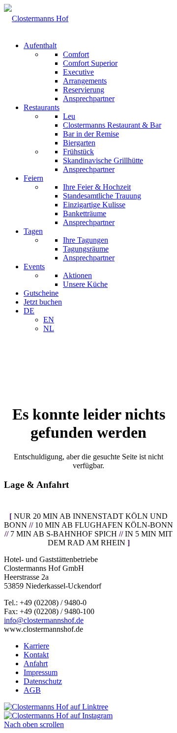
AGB (32, 690)
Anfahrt (36, 663)
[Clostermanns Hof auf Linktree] (56, 707)
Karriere (36, 646)
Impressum (41, 672)
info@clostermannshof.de (44, 620)
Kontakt (36, 654)
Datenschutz (43, 681)
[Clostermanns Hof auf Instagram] (58, 715)
